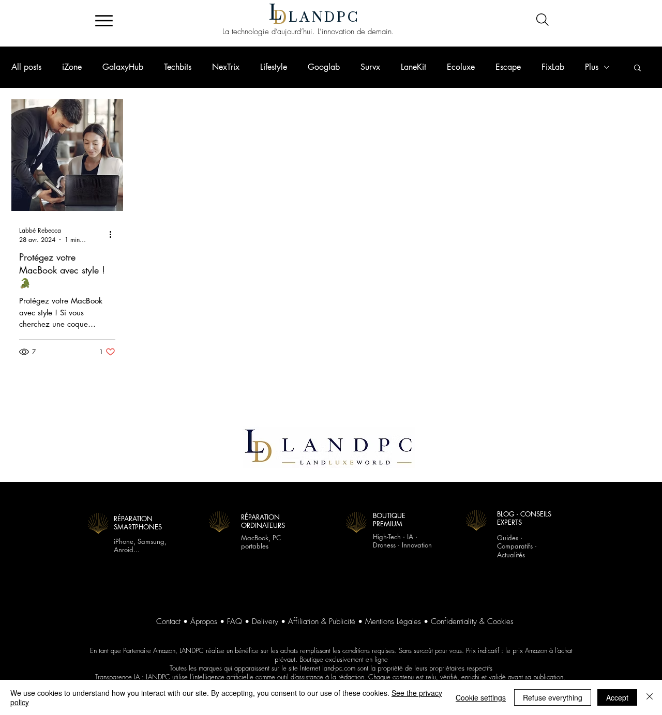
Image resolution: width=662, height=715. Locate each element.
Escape (508, 67)
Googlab (324, 67)
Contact (168, 621)
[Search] (542, 20)
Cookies (500, 621)
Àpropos (203, 621)
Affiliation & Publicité (321, 621)
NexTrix (225, 67)
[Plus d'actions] (114, 235)
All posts (26, 67)
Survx (370, 67)
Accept (617, 697)
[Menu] (103, 21)
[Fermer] (649, 697)
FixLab (552, 67)
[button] (637, 68)
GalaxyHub (122, 67)
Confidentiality (454, 621)
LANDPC (324, 17)
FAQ (234, 621)
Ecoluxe (461, 67)
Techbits (177, 67)
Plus (591, 67)
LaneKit (413, 67)
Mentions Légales (393, 621)
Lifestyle (273, 67)
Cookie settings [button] (481, 697)
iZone (72, 67)
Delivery (265, 621)
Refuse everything (552, 697)
